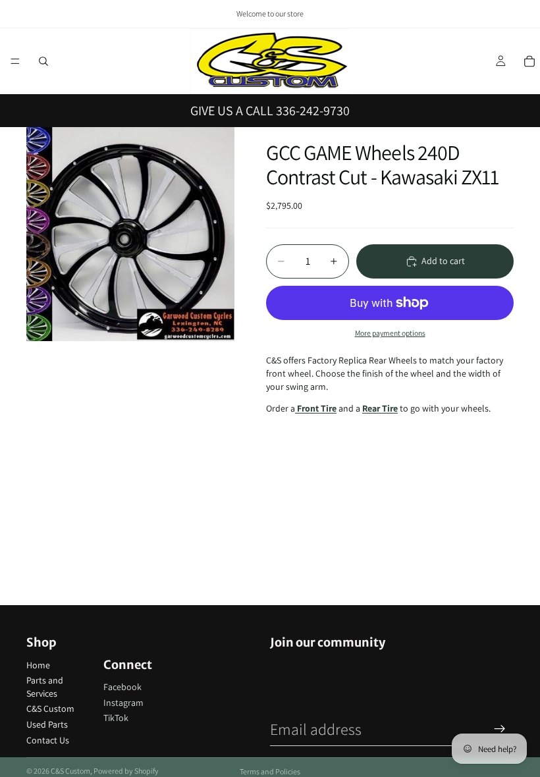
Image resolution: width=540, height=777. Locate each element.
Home (38, 665)
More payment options (390, 333)
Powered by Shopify (126, 771)
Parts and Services (44, 686)
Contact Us (47, 740)
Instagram (123, 703)
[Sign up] (500, 729)
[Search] (43, 61)
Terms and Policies (270, 771)
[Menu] (15, 61)
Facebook (122, 687)
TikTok (115, 718)
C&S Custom (50, 708)
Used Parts (47, 724)
